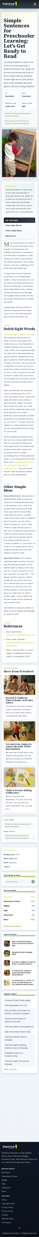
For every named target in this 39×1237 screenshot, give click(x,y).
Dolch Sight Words (14, 225)
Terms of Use (7, 1211)
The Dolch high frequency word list (19, 334)
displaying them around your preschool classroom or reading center (18, 465)
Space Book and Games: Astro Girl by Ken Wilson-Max (23, 943)
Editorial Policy (8, 1219)
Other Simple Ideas (14, 231)
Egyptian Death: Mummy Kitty (22, 953)
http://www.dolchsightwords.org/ (20, 635)
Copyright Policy (8, 1203)
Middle (19, 906)
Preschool (9, 15)
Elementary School (19, 901)
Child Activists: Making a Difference (19, 791)
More (19, 919)
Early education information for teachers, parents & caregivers (17, 122)
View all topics (10, 1069)
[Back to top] (19, 1228)
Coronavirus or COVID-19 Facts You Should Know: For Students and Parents (23, 982)
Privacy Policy (7, 1207)
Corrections (6, 1222)
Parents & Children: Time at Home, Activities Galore (19, 700)
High (19, 910)
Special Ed (19, 915)
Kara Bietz (9, 96)
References (11, 236)
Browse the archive (12, 926)
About (4, 1200)
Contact (5, 1215)
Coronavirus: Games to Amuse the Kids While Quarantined (18, 746)
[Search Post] (33, 881)
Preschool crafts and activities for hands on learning (18, 115)
